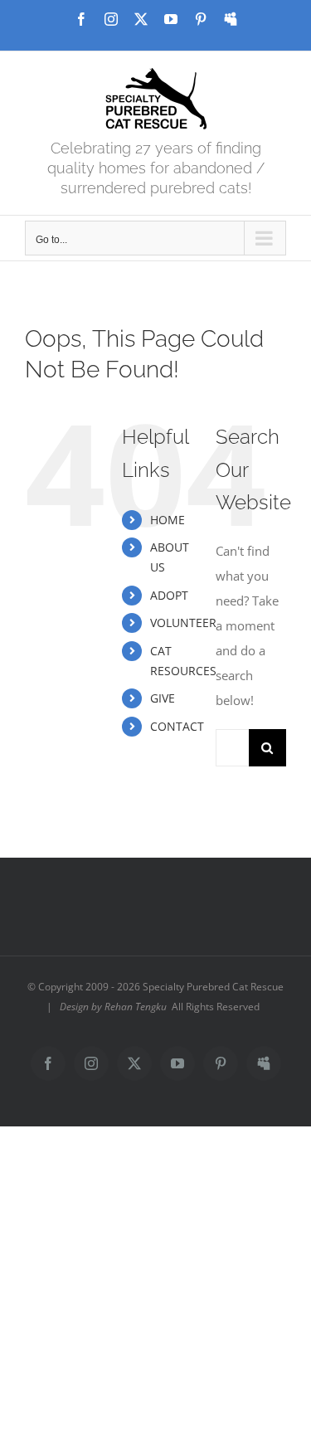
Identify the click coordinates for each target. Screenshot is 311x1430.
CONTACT (177, 726)
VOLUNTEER (183, 622)
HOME (167, 520)
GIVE (162, 698)
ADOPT (169, 595)
